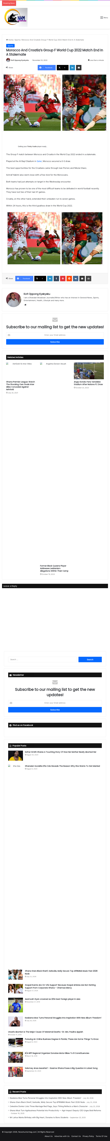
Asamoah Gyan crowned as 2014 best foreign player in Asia (52, 999)
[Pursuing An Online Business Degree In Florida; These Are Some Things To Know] (15, 1043)
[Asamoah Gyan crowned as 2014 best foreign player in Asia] (15, 1005)
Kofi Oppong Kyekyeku (20, 60)
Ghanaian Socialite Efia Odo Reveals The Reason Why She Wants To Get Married (62, 766)
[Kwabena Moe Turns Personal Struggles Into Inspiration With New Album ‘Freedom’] (15, 1021)
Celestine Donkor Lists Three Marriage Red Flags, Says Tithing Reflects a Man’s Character (49, 1106)
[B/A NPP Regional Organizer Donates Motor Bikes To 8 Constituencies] (15, 1057)
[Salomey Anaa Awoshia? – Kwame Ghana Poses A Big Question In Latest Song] (15, 1072)
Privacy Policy (88, 1136)
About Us (49, 1136)
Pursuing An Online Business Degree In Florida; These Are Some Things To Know (61, 1039)
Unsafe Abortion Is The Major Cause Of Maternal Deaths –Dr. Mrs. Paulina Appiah (45, 1032)
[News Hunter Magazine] (15, 17)
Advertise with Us (61, 1136)
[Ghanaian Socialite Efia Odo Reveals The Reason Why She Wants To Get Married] (15, 865)
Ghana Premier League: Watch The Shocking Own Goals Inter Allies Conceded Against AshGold (20, 385)
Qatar (39, 161)
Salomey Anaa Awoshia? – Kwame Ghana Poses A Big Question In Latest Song (61, 1068)
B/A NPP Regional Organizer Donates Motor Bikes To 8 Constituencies (57, 1053)
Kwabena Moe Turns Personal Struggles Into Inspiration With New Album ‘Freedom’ (63, 1017)
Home (10, 40)
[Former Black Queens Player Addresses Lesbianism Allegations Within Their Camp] (55, 462)
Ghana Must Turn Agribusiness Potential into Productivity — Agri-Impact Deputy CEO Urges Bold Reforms (55, 1110)
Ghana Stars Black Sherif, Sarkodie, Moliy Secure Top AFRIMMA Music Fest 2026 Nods (47, 1102)
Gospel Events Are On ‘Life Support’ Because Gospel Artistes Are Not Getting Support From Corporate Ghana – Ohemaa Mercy (60, 986)
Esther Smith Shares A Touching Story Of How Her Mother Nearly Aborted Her (60, 752)
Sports (17, 40)
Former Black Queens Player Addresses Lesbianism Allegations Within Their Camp (54, 568)
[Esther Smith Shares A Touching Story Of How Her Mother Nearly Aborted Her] (15, 756)
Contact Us (76, 1136)
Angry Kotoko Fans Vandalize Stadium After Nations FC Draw (88, 383)
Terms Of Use (101, 1136)
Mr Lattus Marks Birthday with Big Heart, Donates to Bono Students (39, 1117)
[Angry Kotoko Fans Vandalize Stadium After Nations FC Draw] (89, 370)
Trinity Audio (32, 146)
